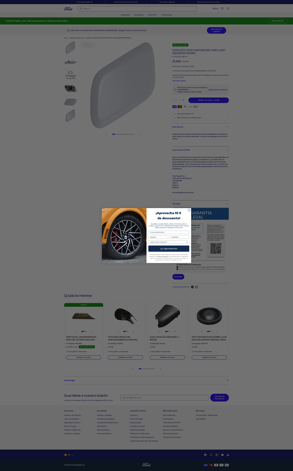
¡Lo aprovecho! (168, 248)
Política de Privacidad (162, 256)
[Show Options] (187, 242)
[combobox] (168, 242)
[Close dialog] (189, 210)
